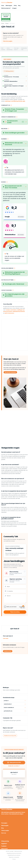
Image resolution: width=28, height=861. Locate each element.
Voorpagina (4, 823)
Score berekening (9, 48)
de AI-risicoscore (9, 313)
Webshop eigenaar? (6, 8)
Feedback (3, 846)
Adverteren (4, 848)
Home (2, 5)
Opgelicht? (4, 843)
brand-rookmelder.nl (9, 707)
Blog (19, 5)
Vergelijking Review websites (14, 855)
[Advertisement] (14, 335)
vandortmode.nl (7, 704)
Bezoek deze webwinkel (10, 372)
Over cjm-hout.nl (16, 48)
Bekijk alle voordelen (14, 766)
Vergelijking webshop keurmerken (14, 853)
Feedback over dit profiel (10, 735)
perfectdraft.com (8, 710)
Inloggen (14, 8)
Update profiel (7, 651)
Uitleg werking (5, 841)
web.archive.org (14, 472)
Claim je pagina (5, 830)
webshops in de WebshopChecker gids (15, 101)
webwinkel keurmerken (19, 311)
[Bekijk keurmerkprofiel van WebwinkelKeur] (5, 160)
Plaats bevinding (15, 612)
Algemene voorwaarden (14, 857)
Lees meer (5, 638)
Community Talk (24, 48)
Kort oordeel (3, 48)
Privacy (14, 859)
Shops (6, 23)
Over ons (3, 833)
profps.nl (6, 700)
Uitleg (15, 5)
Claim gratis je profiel (15, 762)
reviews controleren (11, 309)
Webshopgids (9, 5)
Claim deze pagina (7, 41)
